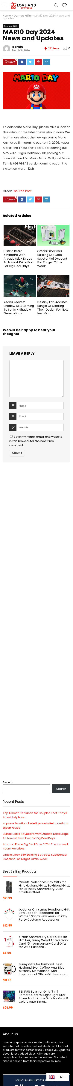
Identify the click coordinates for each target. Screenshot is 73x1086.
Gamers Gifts (23, 15)
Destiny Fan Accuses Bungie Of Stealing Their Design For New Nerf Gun (52, 307)
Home (7, 15)
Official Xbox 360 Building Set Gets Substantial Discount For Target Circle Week (52, 258)
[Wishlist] (64, 5)
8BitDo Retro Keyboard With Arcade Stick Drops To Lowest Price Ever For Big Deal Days (19, 258)
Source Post (23, 191)
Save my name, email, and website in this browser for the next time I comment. (36, 441)
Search (8, 782)
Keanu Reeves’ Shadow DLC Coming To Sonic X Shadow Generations (19, 307)
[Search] (55, 5)
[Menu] (4, 5)
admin (17, 47)
